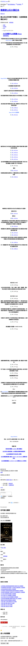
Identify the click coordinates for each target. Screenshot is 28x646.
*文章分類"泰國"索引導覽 (6, 606)
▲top (2, 487)
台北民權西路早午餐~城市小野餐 (13, 454)
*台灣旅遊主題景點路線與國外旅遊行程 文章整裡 (12, 586)
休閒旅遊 (11, 22)
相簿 (4, 25)
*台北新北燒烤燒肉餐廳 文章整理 (8, 593)
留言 (11, 479)
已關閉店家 (11, 485)
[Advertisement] (14, 62)
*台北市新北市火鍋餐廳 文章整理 (8, 595)
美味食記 (11, 483)
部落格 (4, 26)
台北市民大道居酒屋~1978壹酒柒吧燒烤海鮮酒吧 (14, 451)
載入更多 (2, 489)
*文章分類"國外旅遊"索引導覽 (7, 603)
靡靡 (2, 472)
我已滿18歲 (3, 643)
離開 (7, 643)
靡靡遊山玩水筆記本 (10, 10)
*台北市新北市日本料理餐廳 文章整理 (9, 597)
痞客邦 (7, 479)
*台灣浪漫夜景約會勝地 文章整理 (8, 589)
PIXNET (6, 626)
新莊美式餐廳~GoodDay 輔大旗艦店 (14, 448)
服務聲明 (14, 627)
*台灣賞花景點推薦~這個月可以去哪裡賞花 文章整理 (13, 592)
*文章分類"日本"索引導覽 (6, 604)
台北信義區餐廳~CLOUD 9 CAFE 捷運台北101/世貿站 (13, 460)
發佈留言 (2, 497)
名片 (4, 28)
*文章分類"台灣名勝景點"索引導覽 (9, 601)
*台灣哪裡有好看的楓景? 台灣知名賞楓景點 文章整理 (13, 587)
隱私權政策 (23, 626)
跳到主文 (3, 13)
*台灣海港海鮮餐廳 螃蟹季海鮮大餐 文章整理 (11, 598)
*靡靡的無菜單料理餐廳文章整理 (8, 600)
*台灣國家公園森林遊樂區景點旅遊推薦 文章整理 (12, 590)
